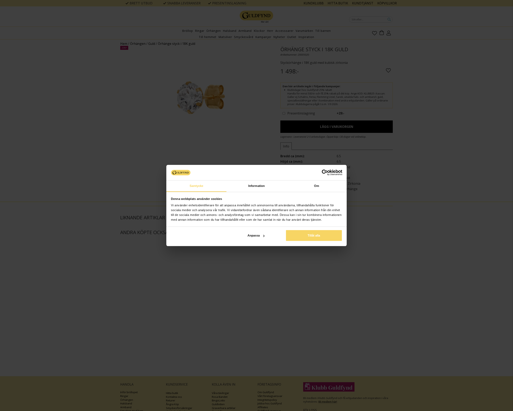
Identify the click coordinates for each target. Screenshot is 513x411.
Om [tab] (316, 185)
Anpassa (253, 235)
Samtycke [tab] (196, 185)
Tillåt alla (314, 235)
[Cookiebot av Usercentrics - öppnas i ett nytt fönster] (324, 172)
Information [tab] (256, 185)
